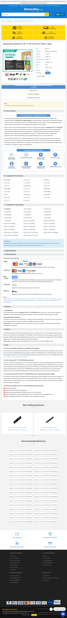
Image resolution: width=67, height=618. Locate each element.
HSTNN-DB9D (7, 180)
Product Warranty (15, 560)
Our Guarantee (15, 558)
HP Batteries (9, 21)
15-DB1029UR (27, 212)
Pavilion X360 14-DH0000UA (11, 232)
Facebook (46, 580)
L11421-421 (26, 197)
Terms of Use (14, 567)
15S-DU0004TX (8, 217)
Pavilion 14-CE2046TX (49, 223)
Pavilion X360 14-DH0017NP (30, 232)
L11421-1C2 (26, 191)
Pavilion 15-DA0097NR (29, 229)
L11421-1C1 (7, 200)
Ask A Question (41, 76)
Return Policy (47, 565)
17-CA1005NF (7, 220)
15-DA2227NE (7, 212)
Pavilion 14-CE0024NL (29, 220)
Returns (43, 5)
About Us (13, 556)
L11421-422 (7, 197)
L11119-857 (46, 197)
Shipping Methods (15, 578)
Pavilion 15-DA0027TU (9, 229)
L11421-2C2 (7, 183)
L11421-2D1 (26, 180)
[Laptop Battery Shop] (33, 10)
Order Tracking (34, 5)
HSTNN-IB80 (46, 188)
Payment (49, 5)
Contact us (24, 5)
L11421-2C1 (26, 188)
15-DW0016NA (47, 212)
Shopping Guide (14, 5)
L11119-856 (46, 183)
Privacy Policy (14, 565)
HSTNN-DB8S (7, 188)
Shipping (57, 5)
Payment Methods (15, 580)
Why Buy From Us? (15, 562)
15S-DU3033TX (27, 217)
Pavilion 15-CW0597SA (49, 226)
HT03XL (6, 194)
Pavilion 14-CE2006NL (29, 223)
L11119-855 (26, 183)
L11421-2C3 (46, 185)
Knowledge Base (48, 562)
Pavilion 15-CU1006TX (9, 226)
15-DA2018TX (47, 209)
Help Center (47, 558)
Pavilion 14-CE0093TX (49, 220)
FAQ (45, 556)
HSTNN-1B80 (26, 194)
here (28, 613)
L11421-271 (7, 185)
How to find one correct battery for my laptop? (15, 357)
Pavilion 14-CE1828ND (9, 223)
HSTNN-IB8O (46, 194)
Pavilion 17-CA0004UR (49, 229)
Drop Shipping (14, 582)
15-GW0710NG (47, 215)
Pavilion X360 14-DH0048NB (50, 232)
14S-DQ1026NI (27, 209)
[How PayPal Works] (53, 604)
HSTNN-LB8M (26, 185)
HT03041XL (46, 180)
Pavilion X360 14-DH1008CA (11, 235)
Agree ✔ (34, 615)
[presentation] (33, 87)
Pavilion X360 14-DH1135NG (30, 235)
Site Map (13, 569)
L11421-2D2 (7, 191)
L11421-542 (26, 200)
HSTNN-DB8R (46, 191)
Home (3, 21)
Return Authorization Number (51, 578)
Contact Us (47, 575)
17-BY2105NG (47, 217)
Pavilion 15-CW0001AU (29, 226)
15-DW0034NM (7, 215)
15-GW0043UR (27, 215)
